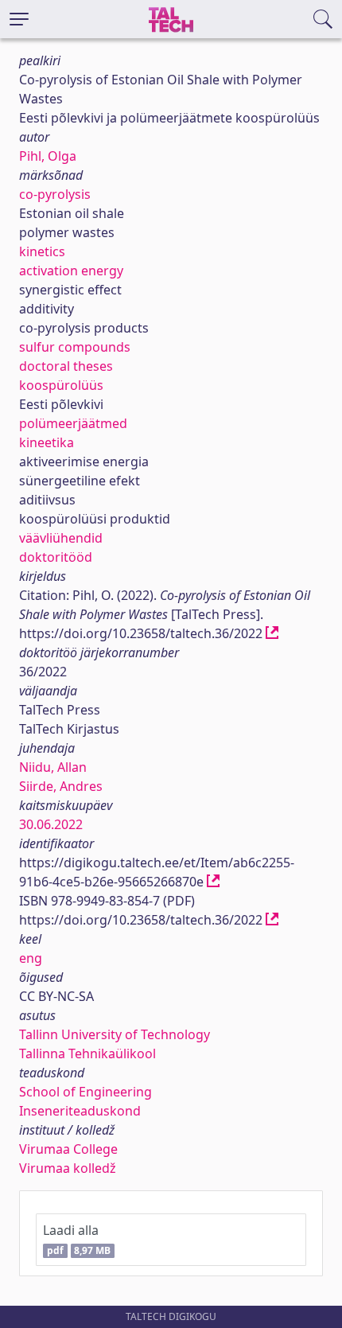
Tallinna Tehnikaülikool (87, 1053)
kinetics (42, 251)
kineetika (46, 442)
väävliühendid (61, 538)
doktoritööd (55, 557)
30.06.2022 (51, 824)
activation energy (71, 270)
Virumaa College (68, 1149)
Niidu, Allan (53, 767)
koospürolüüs (61, 385)
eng (30, 958)
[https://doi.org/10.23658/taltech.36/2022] (272, 633)
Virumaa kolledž (67, 1168)
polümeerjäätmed (73, 423)
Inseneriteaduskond (80, 1111)
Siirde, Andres (61, 786)
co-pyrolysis (55, 194)
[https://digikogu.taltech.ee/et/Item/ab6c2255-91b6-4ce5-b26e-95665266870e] (213, 881)
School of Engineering (85, 1091)
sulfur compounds (74, 347)
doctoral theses (66, 366)
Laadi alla (77, 1239)
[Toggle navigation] (19, 19)
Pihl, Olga (47, 156)
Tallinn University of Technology (114, 1034)
